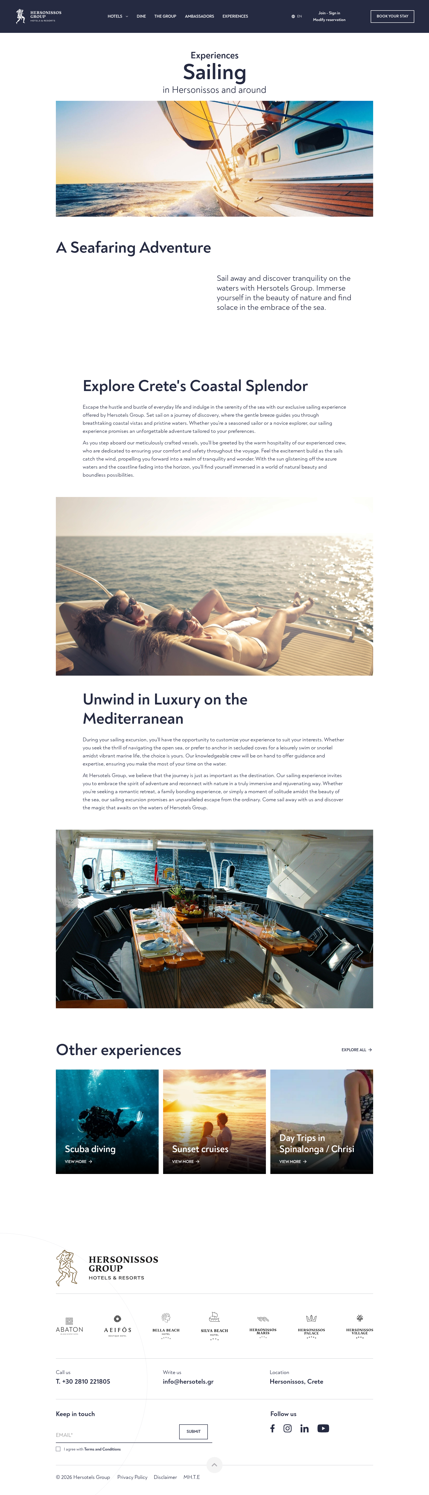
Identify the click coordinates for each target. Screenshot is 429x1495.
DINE (141, 16)
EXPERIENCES (235, 16)
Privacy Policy (132, 1477)
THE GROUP (165, 16)
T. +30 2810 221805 (83, 1382)
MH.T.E (191, 1477)
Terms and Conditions (102, 1449)
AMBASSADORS (199, 16)
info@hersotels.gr (188, 1382)
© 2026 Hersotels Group (83, 1477)
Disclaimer (165, 1477)
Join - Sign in (329, 13)
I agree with (92, 1449)
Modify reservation (329, 19)
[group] (69, 1326)
